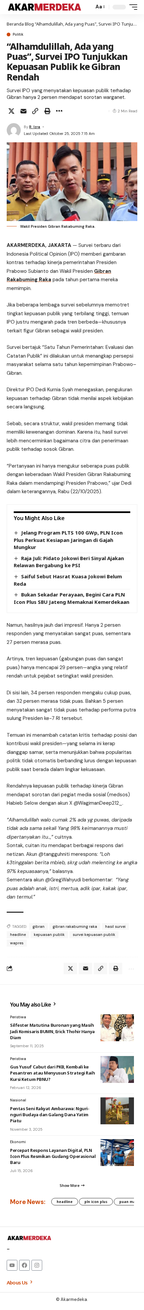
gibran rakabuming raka (75, 926)
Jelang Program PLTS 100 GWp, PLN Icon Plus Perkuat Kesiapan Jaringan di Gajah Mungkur (68, 539)
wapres (16, 943)
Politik (18, 34)
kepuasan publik (49, 934)
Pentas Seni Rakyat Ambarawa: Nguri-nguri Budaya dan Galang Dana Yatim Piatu (49, 1114)
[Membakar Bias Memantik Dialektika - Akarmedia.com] (44, 7)
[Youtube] (12, 1265)
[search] (87, 7)
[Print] (47, 111)
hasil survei (115, 926)
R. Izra (34, 126)
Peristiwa (18, 1017)
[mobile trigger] (131, 7)
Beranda (15, 24)
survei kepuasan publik (94, 934)
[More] (59, 111)
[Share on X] (11, 111)
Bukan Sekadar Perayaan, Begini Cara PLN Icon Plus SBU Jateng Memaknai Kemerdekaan (71, 598)
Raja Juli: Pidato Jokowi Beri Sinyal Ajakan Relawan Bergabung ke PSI (69, 562)
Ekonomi (18, 1141)
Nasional (18, 1100)
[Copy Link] (35, 111)
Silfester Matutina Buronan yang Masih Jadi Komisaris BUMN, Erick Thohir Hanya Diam (52, 1031)
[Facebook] (24, 1265)
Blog (29, 24)
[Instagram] (36, 1265)
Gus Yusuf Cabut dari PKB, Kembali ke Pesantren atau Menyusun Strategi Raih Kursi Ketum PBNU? (52, 1073)
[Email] (23, 111)
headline (18, 934)
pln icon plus (95, 1201)
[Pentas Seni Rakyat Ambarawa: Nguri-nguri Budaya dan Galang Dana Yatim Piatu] (117, 1110)
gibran (38, 926)
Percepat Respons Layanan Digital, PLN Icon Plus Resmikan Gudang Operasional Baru (53, 1156)
